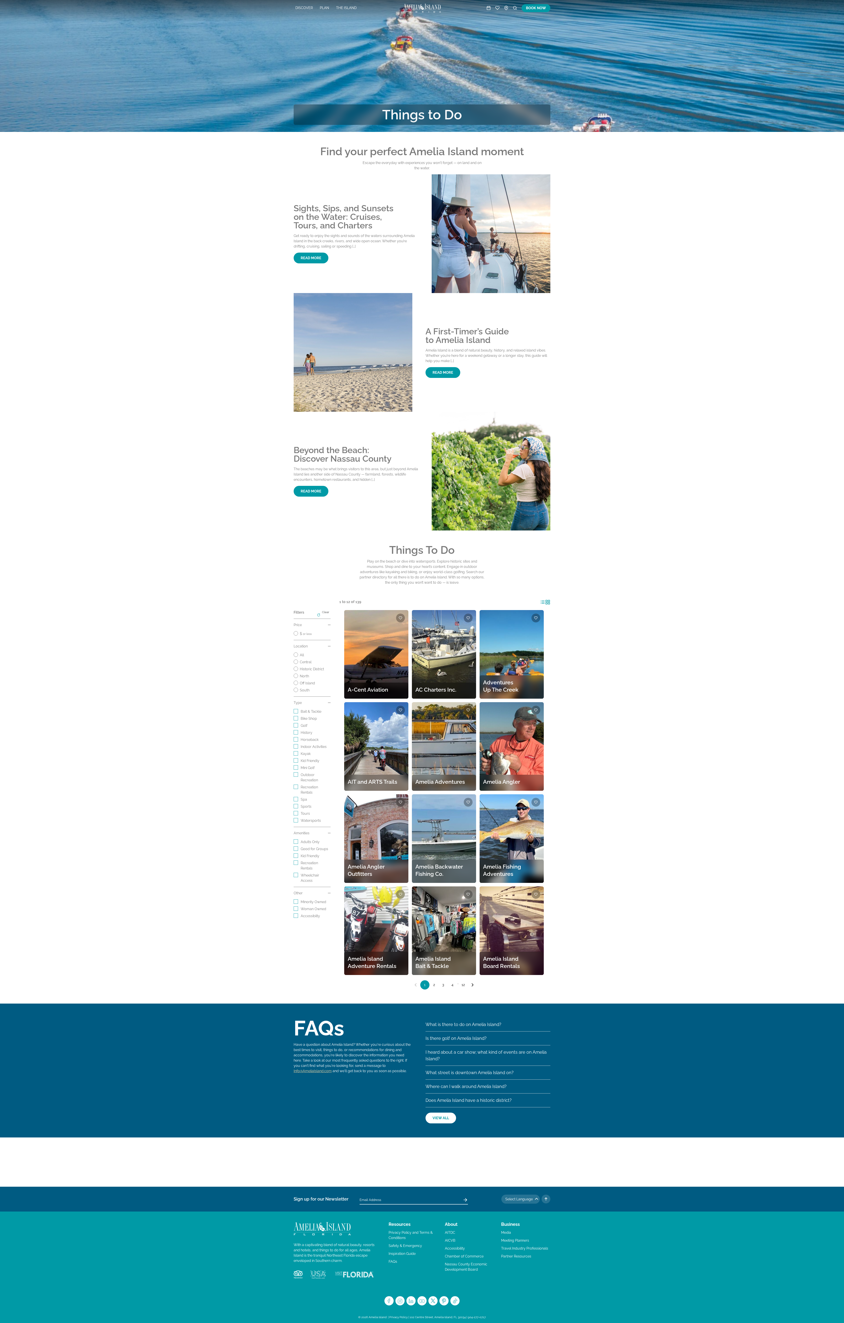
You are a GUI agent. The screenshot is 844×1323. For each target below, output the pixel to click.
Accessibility (455, 1248)
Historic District (312, 669)
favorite (400, 618)
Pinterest (444, 1300)
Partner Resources (516, 1256)
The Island (346, 8)
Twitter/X (433, 1300)
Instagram (400, 1300)
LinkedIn (411, 1300)
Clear (325, 612)
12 (463, 985)
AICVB (450, 1240)
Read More (311, 258)
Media (506, 1232)
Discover (304, 8)
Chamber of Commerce (464, 1256)
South (304, 690)
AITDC (450, 1232)
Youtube (422, 1300)
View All (441, 1118)
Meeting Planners (515, 1240)
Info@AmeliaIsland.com (313, 1071)
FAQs (393, 1261)
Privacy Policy (398, 1317)
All (302, 655)
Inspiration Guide (402, 1254)
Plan (324, 8)
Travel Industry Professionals (524, 1248)
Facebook (389, 1300)
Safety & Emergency (405, 1246)
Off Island (307, 683)
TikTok (455, 1300)
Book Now (536, 8)
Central (305, 662)
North (304, 676)
